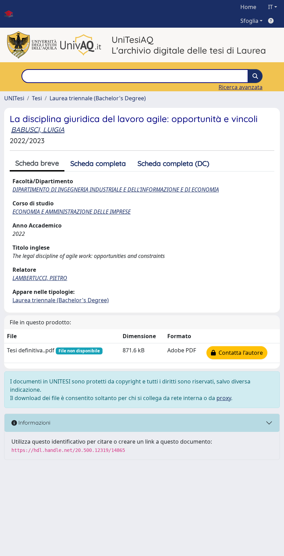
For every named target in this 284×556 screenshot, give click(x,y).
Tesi (37, 98)
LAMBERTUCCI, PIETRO (39, 278)
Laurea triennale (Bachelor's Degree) (98, 98)
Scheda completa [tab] (98, 163)
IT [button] (270, 7)
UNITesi (14, 98)
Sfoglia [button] (249, 21)
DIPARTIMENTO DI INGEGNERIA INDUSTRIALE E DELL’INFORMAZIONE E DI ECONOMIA (115, 189)
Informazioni (33, 422)
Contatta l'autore (239, 352)
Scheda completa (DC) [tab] (173, 163)
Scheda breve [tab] (37, 163)
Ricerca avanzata (241, 87)
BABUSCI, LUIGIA (37, 129)
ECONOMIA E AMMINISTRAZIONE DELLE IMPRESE (71, 211)
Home (248, 7)
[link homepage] (11, 14)
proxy (223, 398)
